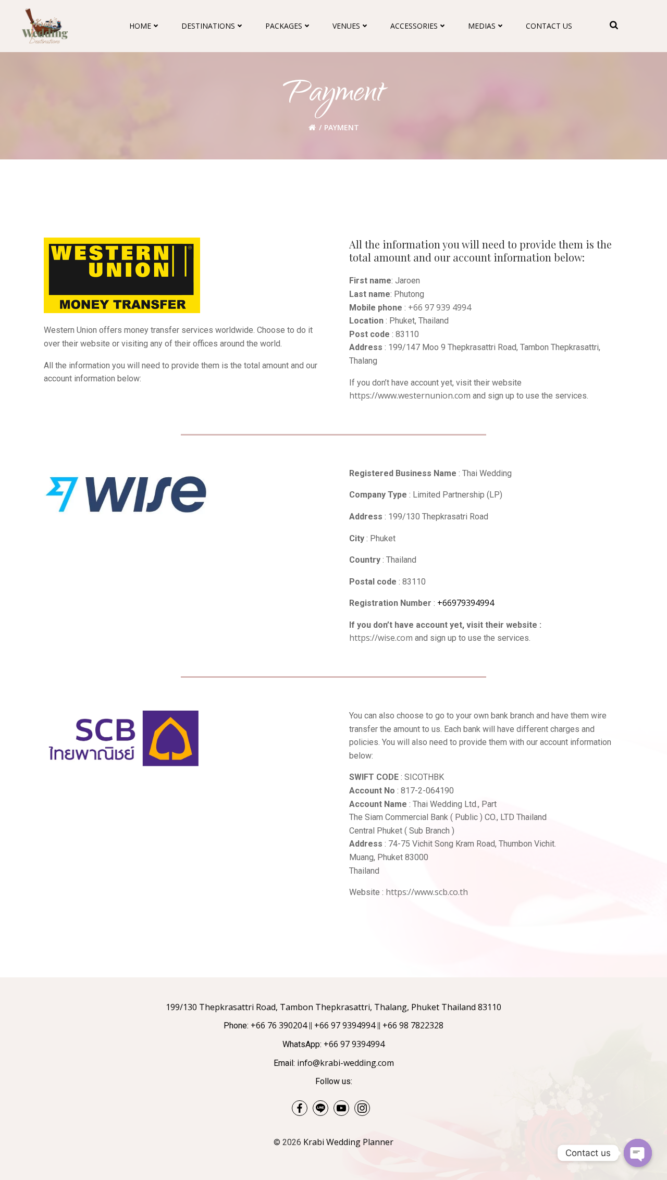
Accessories (414, 26)
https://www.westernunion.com (410, 395)
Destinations (208, 26)
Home (140, 26)
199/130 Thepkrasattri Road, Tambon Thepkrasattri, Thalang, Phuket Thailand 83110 (333, 1007)
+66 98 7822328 (412, 1025)
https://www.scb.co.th (427, 892)
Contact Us (549, 26)
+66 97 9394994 (344, 1025)
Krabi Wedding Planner (348, 1142)
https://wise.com (381, 637)
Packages (283, 26)
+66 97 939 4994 (439, 307)
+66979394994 (465, 602)
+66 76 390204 (279, 1025)
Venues (346, 26)
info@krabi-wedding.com (345, 1063)
